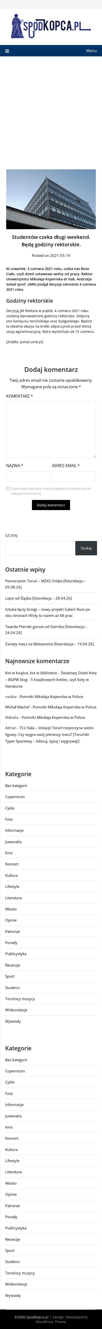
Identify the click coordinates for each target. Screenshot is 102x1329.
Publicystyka (15, 953)
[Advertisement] (51, 110)
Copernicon (15, 796)
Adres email (66, 465)
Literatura (13, 897)
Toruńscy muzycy (20, 998)
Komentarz (19, 396)
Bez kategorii (16, 785)
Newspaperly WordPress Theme (62, 1319)
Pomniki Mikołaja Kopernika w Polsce (51, 696)
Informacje (14, 830)
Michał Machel (17, 706)
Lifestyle (12, 886)
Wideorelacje (16, 1009)
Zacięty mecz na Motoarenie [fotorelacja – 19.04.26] (49, 643)
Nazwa (14, 465)
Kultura (11, 875)
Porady (11, 942)
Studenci (12, 987)
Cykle (9, 808)
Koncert (11, 863)
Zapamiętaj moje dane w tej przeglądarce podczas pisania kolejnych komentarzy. (51, 491)
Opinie (11, 920)
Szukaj (11, 535)
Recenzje (12, 965)
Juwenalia (13, 841)
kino (9, 852)
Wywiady (13, 1021)
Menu (91, 50)
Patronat (12, 931)
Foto (9, 819)
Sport (9, 976)
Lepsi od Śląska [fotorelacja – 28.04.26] (38, 598)
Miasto (11, 908)
